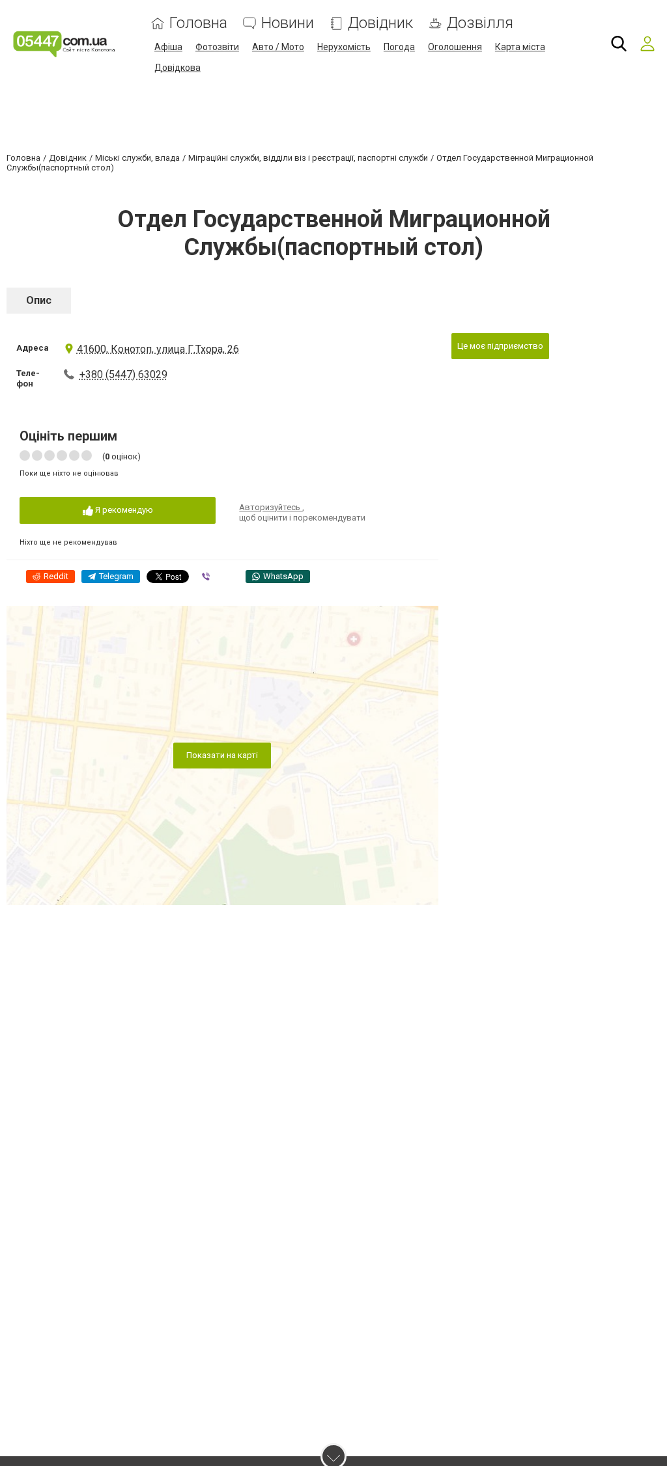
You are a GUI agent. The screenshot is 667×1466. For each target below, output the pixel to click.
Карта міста (520, 47)
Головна (198, 23)
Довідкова (177, 67)
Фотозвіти (217, 47)
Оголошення (455, 47)
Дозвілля (480, 23)
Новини (287, 23)
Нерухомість (344, 47)
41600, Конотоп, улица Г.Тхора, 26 (158, 349)
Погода (399, 47)
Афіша (168, 47)
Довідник (380, 23)
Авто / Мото (278, 47)
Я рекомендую (123, 510)
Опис (38, 300)
